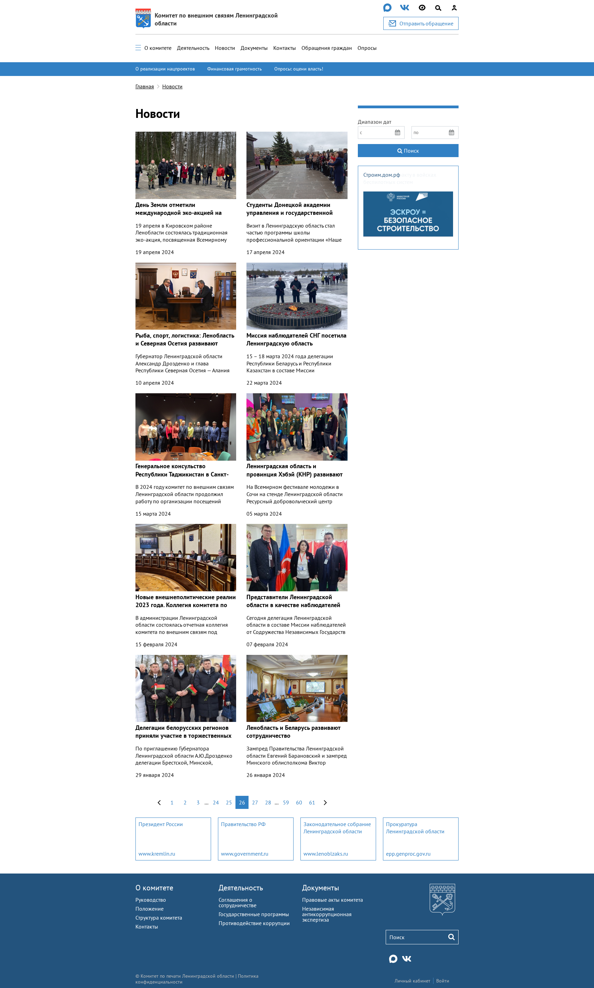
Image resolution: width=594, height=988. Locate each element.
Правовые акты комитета (332, 899)
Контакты (284, 47)
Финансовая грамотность (234, 69)
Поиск (411, 150)
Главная (144, 86)
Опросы (367, 47)
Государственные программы (254, 914)
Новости (225, 47)
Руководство (150, 899)
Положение (149, 908)
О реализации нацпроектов (165, 69)
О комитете (158, 47)
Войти (442, 981)
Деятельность (193, 47)
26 (242, 802)
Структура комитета (158, 917)
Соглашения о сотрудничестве (237, 902)
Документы (254, 47)
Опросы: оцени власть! (298, 69)
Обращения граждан (326, 47)
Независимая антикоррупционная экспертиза (327, 914)
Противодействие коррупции (254, 923)
